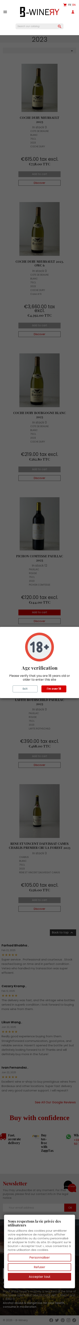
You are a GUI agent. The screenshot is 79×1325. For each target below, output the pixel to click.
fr (69, 5)
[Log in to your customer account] (74, 11)
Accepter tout (39, 1276)
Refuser (39, 1267)
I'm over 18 (54, 689)
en (74, 5)
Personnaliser (39, 1257)
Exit (25, 689)
